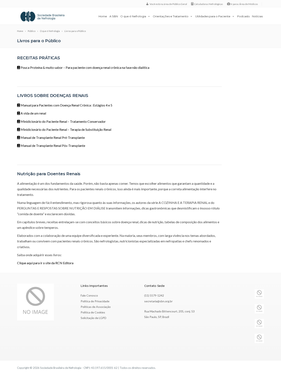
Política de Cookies (93, 312)
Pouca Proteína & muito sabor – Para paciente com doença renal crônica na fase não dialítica (84, 67)
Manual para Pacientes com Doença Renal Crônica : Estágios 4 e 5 (66, 105)
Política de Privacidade (95, 301)
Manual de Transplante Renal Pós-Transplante (52, 145)
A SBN (113, 16)
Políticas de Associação (96, 306)
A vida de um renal (33, 113)
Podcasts (243, 16)
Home (103, 16)
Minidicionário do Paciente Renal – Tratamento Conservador (63, 121)
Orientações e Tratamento (170, 16)
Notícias (257, 16)
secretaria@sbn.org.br (158, 301)
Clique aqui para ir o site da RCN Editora (45, 263)
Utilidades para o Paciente (212, 16)
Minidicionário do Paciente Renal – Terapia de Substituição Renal (65, 129)
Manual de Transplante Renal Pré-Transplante (52, 137)
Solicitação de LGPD (93, 318)
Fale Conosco (89, 295)
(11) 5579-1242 (154, 295)
